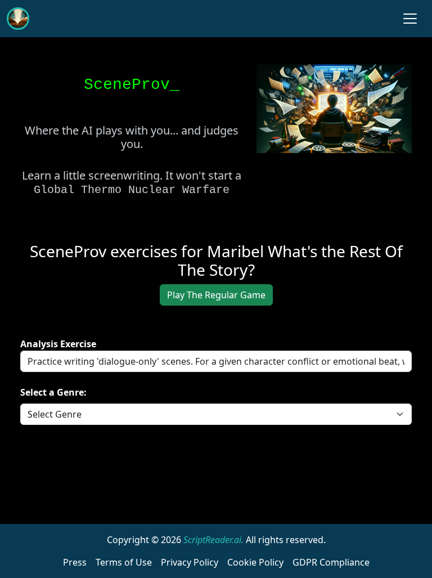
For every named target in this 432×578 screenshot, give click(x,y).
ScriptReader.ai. (213, 540)
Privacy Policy (189, 562)
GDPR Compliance (331, 562)
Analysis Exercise (58, 344)
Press (75, 562)
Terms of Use (124, 562)
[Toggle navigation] (410, 18)
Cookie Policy (255, 562)
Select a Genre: (53, 392)
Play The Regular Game (216, 295)
